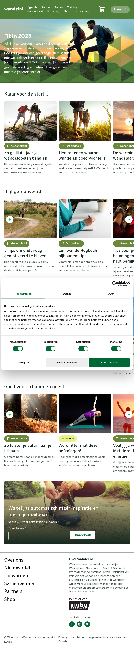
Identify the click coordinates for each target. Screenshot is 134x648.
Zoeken (118, 9)
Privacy (63, 637)
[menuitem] (13, 9)
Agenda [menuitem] (32, 7)
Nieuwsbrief (17, 568)
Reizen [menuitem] (59, 7)
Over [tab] (111, 293)
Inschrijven (82, 535)
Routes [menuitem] (46, 7)
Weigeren (24, 362)
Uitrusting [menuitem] (53, 11)
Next (129, 122)
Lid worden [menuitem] (82, 11)
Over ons (13, 560)
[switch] (50, 348)
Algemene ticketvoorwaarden (108, 637)
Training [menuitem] (72, 7)
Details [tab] (67, 293)
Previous (9, 122)
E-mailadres (17, 528)
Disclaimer (78, 637)
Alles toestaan (109, 362)
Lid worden (16, 575)
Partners (13, 591)
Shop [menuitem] (67, 11)
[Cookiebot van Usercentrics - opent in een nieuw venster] (114, 283)
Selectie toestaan (67, 362)
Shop (9, 599)
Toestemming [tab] (23, 293)
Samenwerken (20, 583)
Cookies (63, 641)
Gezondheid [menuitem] (35, 11)
